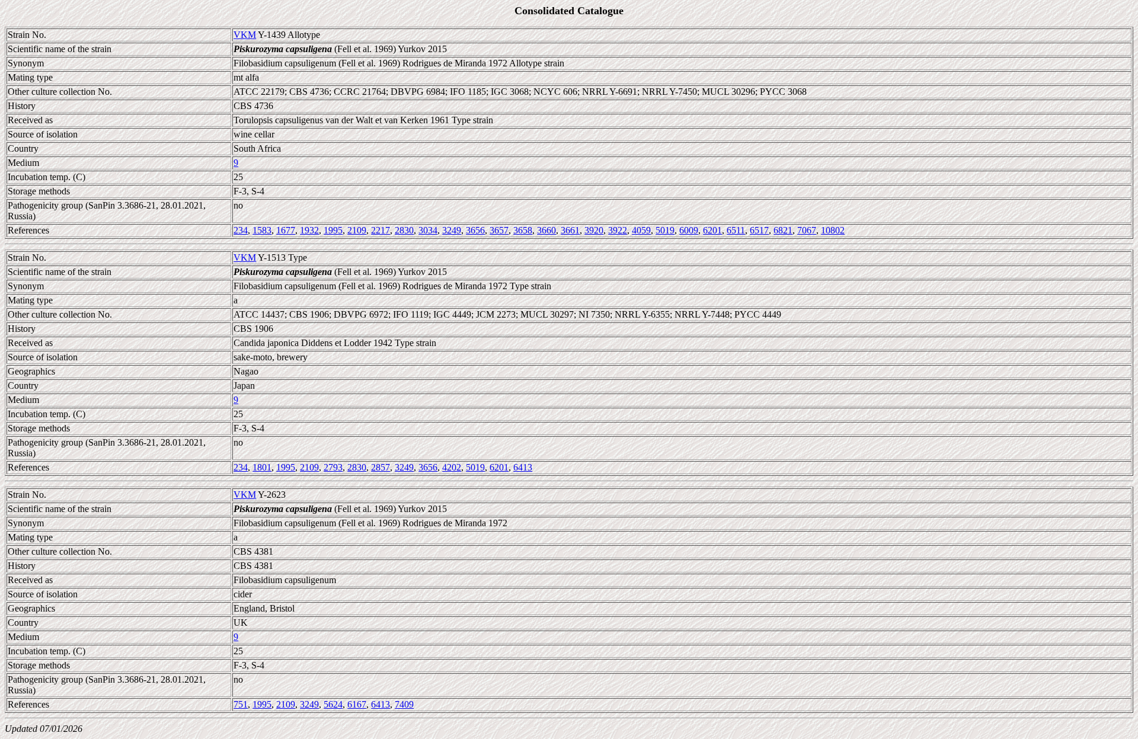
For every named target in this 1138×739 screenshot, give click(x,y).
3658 (522, 230)
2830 (404, 230)
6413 (522, 467)
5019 (665, 230)
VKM (245, 35)
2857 (380, 467)
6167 (356, 704)
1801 (261, 467)
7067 (806, 230)
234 (241, 230)
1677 (285, 230)
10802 (833, 230)
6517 (759, 230)
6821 (782, 230)
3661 (570, 230)
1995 (333, 230)
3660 (546, 230)
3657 (499, 230)
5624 (333, 704)
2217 (380, 230)
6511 (736, 230)
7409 (404, 704)
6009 (688, 230)
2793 (333, 467)
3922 (617, 230)
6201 (712, 230)
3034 (427, 230)
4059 (641, 230)
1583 (261, 230)
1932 (309, 230)
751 (241, 704)
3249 (451, 230)
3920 (593, 230)
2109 (356, 230)
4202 (451, 467)
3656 (475, 230)
